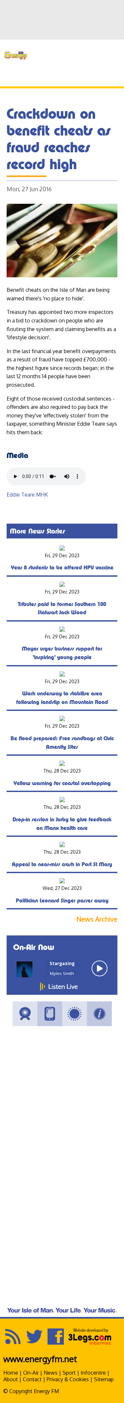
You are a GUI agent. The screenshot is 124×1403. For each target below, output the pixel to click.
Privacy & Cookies (68, 1379)
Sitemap (104, 1379)
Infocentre (93, 1372)
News (51, 1372)
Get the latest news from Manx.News (79, 44)
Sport (69, 1372)
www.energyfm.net (40, 1358)
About (10, 1379)
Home (10, 1372)
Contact (32, 1379)
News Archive (96, 919)
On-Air (31, 1372)
